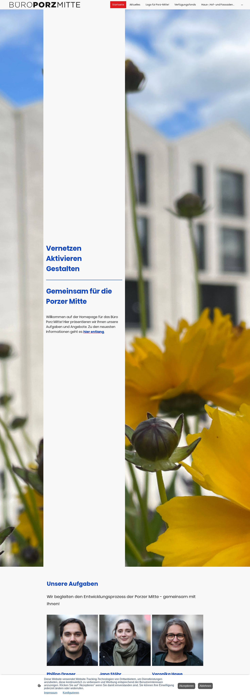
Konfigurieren (71, 692)
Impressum (50, 692)
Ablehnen (205, 685)
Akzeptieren (186, 685)
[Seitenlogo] (43, 5)
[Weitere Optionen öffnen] (242, 5)
